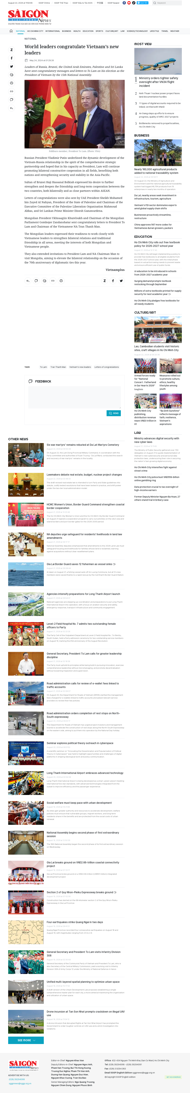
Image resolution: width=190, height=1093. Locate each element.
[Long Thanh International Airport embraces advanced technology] (26, 783)
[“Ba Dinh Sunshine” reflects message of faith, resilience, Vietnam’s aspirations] (171, 401)
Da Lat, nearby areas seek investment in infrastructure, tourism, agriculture (155, 197)
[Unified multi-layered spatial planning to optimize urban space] (26, 992)
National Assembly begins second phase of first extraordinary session (83, 834)
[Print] (11, 83)
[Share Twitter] (11, 66)
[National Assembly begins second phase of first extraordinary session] (26, 843)
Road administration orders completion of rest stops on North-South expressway (83, 715)
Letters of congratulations (107, 367)
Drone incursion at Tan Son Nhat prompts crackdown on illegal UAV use (86, 1013)
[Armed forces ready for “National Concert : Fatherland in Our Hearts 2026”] (145, 365)
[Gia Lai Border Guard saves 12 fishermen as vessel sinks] (26, 574)
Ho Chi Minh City (35, 31)
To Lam (43, 367)
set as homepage (174, 1077)
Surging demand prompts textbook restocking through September (152, 283)
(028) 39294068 (17, 1079)
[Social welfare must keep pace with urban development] (26, 813)
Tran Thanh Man (58, 367)
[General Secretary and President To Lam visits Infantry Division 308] (26, 962)
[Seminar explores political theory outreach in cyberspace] (26, 753)
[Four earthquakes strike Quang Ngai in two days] (26, 932)
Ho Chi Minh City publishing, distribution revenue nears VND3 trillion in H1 (145, 417)
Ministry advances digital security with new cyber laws (156, 440)
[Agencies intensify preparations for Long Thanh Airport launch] (26, 604)
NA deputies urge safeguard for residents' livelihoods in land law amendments (84, 536)
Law (123, 31)
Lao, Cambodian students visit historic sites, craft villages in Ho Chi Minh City (156, 348)
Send (116, 413)
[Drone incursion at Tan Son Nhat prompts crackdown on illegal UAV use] (26, 1022)
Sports (99, 31)
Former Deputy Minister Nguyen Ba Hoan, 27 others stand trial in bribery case (157, 498)
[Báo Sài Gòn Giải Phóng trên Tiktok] (134, 3)
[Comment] (11, 99)
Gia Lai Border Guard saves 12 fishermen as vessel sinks (80, 564)
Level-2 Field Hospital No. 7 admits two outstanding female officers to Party (81, 625)
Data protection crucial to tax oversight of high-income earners (156, 488)
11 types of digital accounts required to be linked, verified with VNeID (160, 105)
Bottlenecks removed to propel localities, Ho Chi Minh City (159, 125)
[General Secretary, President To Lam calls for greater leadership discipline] (26, 664)
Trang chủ (11, 31)
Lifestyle (154, 31)
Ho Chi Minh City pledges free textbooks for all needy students (157, 302)
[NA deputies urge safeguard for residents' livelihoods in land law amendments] (26, 544)
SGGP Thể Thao (61, 3)
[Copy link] (11, 91)
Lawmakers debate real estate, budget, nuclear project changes (84, 474)
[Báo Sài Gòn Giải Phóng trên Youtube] (129, 3)
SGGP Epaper (113, 3)
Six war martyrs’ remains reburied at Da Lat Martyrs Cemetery (83, 444)
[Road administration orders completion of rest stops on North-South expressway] (26, 723)
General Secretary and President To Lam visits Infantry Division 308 (84, 953)
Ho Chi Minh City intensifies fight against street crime (155, 469)
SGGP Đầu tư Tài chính (82, 3)
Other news (18, 439)
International (53, 31)
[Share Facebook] (11, 58)
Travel (164, 31)
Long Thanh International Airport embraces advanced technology (85, 772)
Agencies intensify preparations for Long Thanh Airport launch (83, 593)
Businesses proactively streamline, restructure (152, 216)
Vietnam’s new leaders (80, 367)
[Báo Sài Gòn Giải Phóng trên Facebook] (124, 3)
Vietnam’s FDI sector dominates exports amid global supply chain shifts (155, 207)
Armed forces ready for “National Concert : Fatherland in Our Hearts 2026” (145, 382)
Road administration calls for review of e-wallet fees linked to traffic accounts (83, 685)
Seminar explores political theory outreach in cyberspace (80, 743)
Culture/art (112, 31)
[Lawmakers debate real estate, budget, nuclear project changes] (26, 485)
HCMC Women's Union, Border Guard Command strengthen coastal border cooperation (85, 506)
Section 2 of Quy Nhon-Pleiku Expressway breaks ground (80, 892)
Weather (174, 31)
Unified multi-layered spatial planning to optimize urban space (83, 981)
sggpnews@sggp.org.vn (20, 1083)
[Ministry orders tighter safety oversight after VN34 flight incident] (158, 61)
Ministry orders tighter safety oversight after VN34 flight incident (158, 82)
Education (88, 31)
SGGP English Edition (29, 17)
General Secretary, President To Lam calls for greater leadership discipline (84, 655)
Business (66, 31)
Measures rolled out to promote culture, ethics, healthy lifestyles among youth (170, 382)
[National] (11, 108)
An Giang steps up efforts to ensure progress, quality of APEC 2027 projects (158, 115)
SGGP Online (44, 3)
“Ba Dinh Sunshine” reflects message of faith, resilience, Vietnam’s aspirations (170, 417)
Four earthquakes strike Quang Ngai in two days (75, 922)
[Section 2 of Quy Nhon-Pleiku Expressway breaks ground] (26, 902)
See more (24, 1040)
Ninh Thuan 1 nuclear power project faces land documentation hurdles (159, 95)
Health (76, 31)
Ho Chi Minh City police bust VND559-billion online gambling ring (156, 479)
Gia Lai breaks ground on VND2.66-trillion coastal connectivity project (83, 864)
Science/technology (137, 31)
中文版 (100, 3)
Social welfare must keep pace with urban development (79, 802)
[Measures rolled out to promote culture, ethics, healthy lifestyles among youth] (171, 365)
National (20, 31)
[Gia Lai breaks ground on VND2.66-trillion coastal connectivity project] (26, 872)
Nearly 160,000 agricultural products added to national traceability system (156, 171)
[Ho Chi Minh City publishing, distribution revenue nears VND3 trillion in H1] (145, 401)
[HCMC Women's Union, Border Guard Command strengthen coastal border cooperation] (26, 514)
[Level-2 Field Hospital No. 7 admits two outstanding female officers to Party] (26, 634)
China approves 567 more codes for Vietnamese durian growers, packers (153, 226)
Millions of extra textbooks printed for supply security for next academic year (157, 292)
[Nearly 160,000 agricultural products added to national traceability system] (158, 152)
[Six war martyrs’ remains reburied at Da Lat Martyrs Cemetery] (26, 455)
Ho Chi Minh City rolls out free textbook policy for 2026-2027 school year (157, 244)
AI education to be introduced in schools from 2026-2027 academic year (155, 273)
